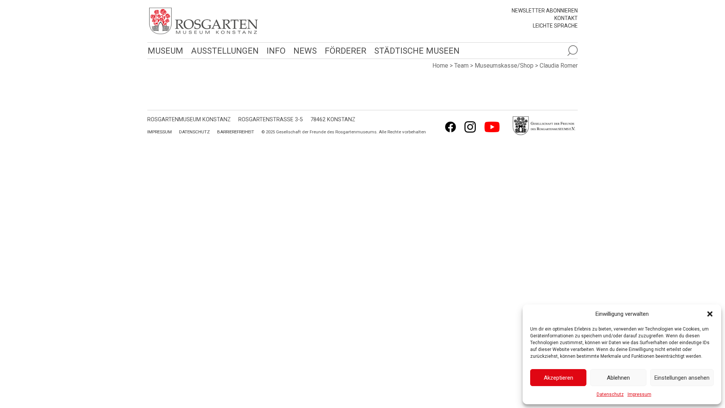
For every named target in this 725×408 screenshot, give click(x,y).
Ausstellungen (225, 51)
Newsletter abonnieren (545, 11)
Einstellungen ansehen (682, 377)
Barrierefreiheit (235, 131)
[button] (710, 314)
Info (276, 51)
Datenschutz (610, 394)
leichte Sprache (555, 26)
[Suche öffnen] (572, 50)
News (305, 51)
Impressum (639, 394)
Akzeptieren (558, 377)
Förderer (345, 51)
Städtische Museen (417, 51)
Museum (165, 51)
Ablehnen (618, 377)
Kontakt (566, 18)
